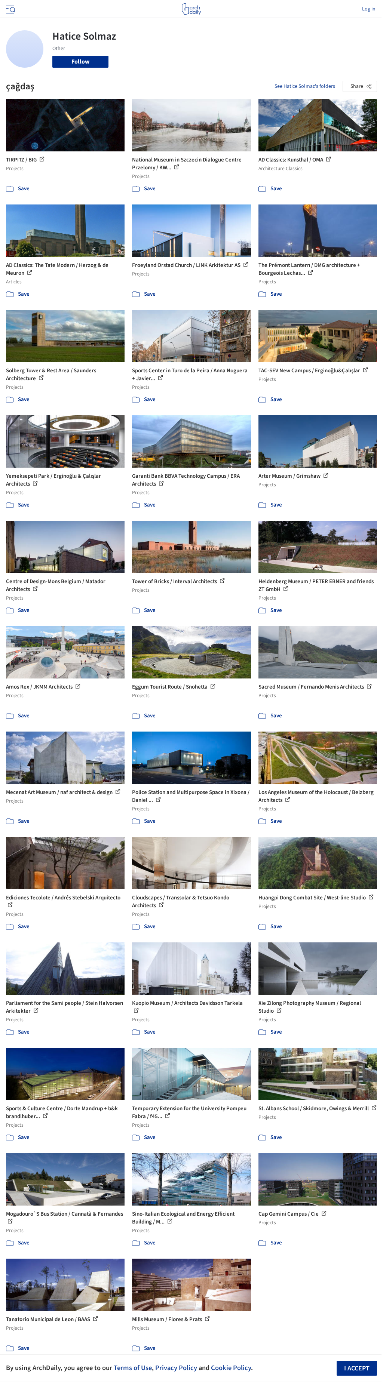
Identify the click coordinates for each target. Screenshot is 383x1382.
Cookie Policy (231, 1368)
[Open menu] (9, 9)
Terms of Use (133, 1368)
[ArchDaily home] (191, 9)
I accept (357, 1368)
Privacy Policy (176, 1368)
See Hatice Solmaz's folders (305, 86)
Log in (369, 9)
